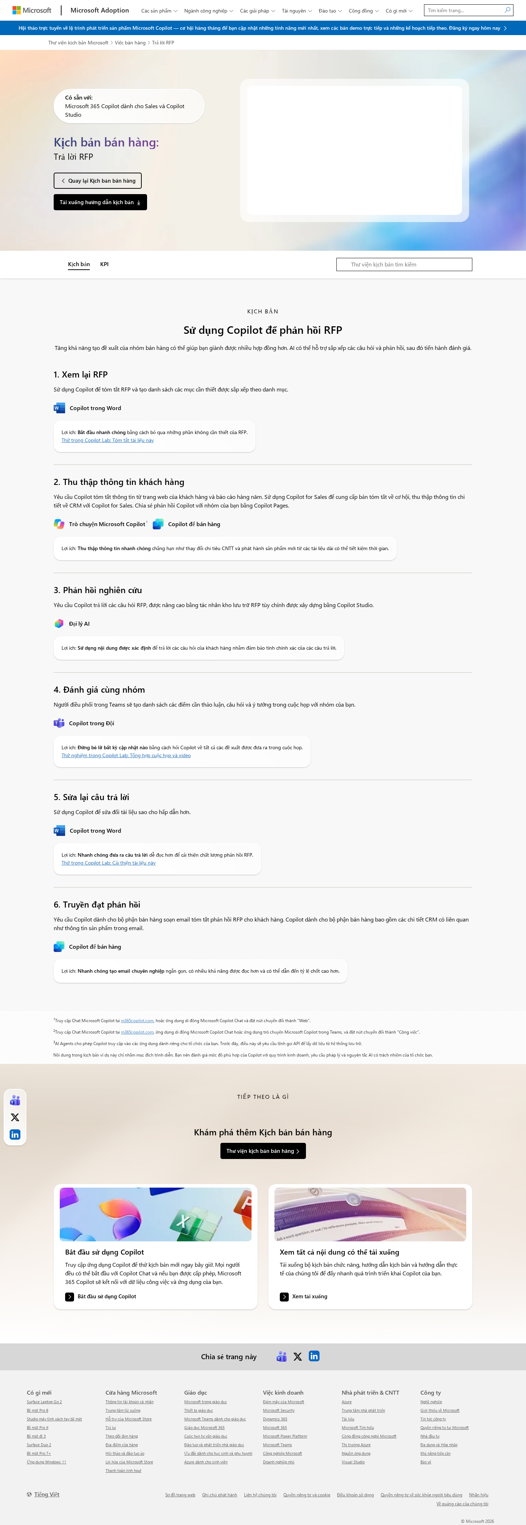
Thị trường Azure (356, 1444)
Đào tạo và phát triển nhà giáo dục (214, 1444)
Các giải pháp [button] (257, 10)
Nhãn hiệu (478, 1494)
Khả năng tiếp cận (435, 1453)
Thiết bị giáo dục (198, 1410)
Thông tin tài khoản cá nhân (130, 1401)
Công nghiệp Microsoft (282, 1453)
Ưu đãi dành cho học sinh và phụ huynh (218, 1453)
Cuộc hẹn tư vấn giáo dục (205, 1436)
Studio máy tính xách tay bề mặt (54, 1418)
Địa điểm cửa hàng (122, 1444)
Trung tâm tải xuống (123, 1410)
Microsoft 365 (275, 1427)
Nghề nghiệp (431, 1401)
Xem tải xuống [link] (309, 1296)
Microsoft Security (278, 1410)
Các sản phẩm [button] (159, 10)
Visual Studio (353, 1461)
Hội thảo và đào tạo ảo (125, 1453)
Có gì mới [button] (399, 10)
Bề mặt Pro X (37, 1427)
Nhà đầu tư (429, 1436)
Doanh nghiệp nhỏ (278, 1461)
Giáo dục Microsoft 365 (204, 1427)
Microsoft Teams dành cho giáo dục (215, 1418)
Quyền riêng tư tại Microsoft (444, 1427)
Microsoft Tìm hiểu (358, 1427)
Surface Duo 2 (39, 1444)
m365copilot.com (137, 1020)
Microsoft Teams (277, 1444)
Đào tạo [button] (330, 10)
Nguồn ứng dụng (356, 1453)
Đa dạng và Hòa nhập (438, 1444)
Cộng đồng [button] (364, 10)
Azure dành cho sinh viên (206, 1461)
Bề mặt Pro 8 (37, 1410)
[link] (156, 1214)
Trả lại (111, 1427)
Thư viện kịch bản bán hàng (260, 1150)
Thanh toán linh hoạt (123, 1470)
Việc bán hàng (130, 42)
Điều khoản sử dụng (355, 1494)
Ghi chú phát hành (219, 1494)
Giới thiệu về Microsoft (439, 1410)
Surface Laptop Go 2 (44, 1401)
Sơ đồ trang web (180, 1494)
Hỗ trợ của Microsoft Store (129, 1418)
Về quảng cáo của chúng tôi (462, 1503)
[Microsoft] (32, 10)
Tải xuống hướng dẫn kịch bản (97, 202)
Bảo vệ (425, 1461)
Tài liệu (348, 1418)
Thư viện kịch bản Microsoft (78, 42)
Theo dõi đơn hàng (122, 1436)
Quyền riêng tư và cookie (306, 1494)
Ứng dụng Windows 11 (46, 1461)
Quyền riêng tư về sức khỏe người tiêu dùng (421, 1494)
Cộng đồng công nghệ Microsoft (369, 1436)
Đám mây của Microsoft (283, 1401)
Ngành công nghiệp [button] (208, 10)
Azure (347, 1401)
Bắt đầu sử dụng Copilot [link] (107, 1296)
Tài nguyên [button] (297, 10)
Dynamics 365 (275, 1418)
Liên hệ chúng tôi (260, 1494)
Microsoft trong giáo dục (205, 1401)
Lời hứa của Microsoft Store (129, 1461)
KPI (104, 264)
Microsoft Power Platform (285, 1436)
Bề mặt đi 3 (36, 1436)
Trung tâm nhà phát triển (363, 1410)
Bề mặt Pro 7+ (39, 1453)
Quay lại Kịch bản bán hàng (102, 180)
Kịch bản (79, 264)
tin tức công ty (433, 1418)
